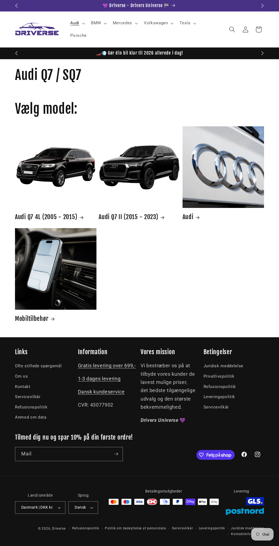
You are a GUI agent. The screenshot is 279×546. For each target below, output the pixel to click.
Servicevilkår (28, 396)
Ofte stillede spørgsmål (38, 365)
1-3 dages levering (99, 378)
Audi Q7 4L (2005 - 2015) (46, 216)
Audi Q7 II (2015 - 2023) (128, 216)
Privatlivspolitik (219, 376)
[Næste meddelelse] (263, 5)
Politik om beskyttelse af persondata (135, 528)
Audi (188, 216)
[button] (77, 23)
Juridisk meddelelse (224, 365)
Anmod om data (31, 417)
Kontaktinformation (247, 534)
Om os (21, 376)
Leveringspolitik (219, 396)
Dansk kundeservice (101, 392)
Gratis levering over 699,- (107, 365)
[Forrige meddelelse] (17, 5)
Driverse (58, 528)
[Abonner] (116, 454)
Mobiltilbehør (31, 318)
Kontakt (23, 386)
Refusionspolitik (31, 407)
